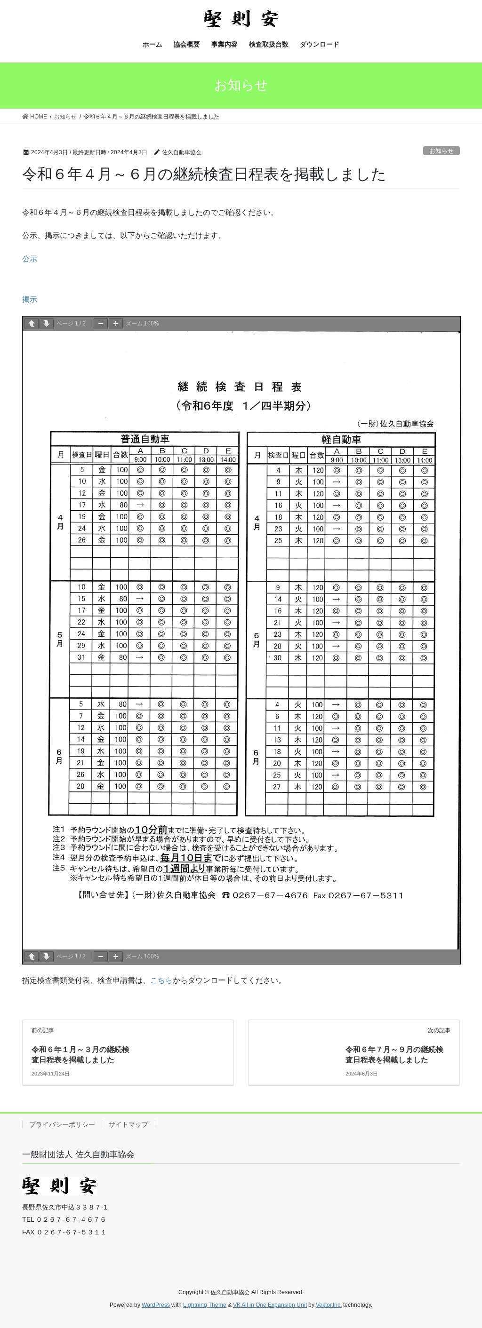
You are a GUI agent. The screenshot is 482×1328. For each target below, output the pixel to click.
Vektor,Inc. (329, 1305)
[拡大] (116, 323)
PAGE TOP (461, 1280)
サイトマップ (128, 1124)
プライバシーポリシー (62, 1124)
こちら (161, 980)
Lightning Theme (204, 1305)
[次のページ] (47, 323)
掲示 (29, 299)
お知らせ (441, 150)
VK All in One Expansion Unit (270, 1305)
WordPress (156, 1305)
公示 (29, 259)
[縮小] (101, 323)
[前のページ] (31, 323)
